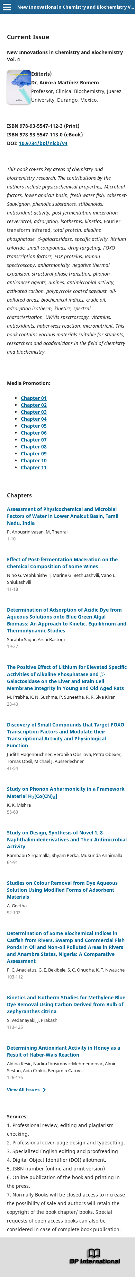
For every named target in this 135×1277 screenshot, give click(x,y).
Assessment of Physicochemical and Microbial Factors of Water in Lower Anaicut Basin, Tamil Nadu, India (62, 516)
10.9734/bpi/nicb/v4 (43, 143)
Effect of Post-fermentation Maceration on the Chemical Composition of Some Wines (62, 563)
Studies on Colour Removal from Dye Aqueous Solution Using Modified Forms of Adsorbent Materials (62, 890)
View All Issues (23, 1089)
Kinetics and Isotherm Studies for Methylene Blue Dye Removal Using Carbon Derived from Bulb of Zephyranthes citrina (66, 1004)
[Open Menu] (7, 7)
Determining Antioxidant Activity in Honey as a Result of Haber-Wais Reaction (63, 1051)
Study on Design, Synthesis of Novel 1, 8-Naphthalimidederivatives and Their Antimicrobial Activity (67, 839)
